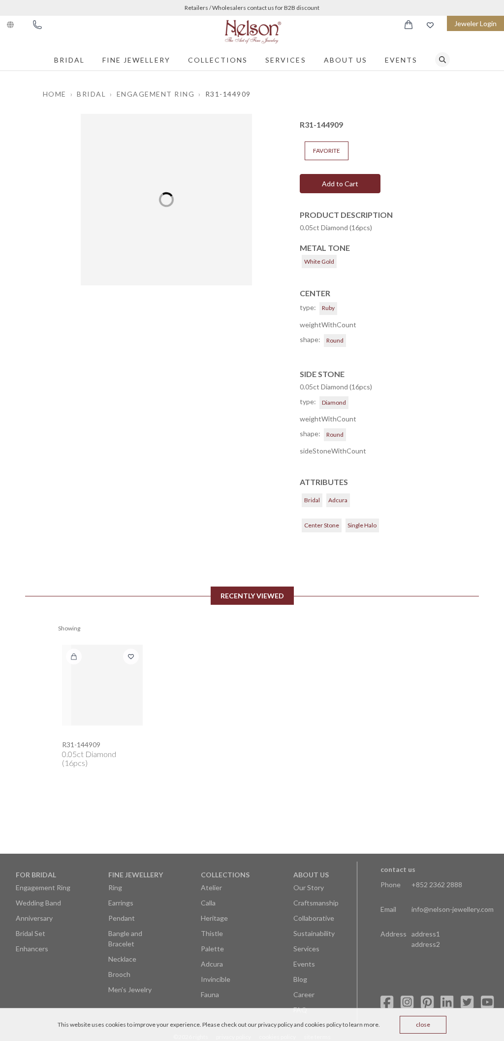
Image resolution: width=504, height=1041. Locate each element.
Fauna (210, 994)
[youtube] (487, 1002)
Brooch (119, 974)
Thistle (212, 933)
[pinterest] (427, 1002)
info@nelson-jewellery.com (452, 909)
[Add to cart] (74, 656)
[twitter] (467, 1002)
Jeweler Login (475, 23)
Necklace (122, 959)
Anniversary (34, 918)
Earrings (120, 903)
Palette (212, 948)
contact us (397, 869)
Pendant (121, 918)
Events (401, 60)
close (423, 1024)
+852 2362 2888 (436, 884)
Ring (115, 887)
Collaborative (313, 918)
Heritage (214, 918)
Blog (300, 979)
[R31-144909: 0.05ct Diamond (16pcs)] (102, 685)
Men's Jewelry (130, 989)
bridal (69, 60)
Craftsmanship (316, 903)
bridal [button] (91, 94)
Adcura (212, 964)
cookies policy (323, 1024)
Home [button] (54, 94)
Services (285, 60)
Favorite (326, 150)
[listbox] (166, 199)
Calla (208, 903)
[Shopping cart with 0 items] (408, 25)
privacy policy (275, 1024)
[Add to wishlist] (131, 656)
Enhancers (32, 948)
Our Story (308, 887)
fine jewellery (136, 60)
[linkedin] (447, 1002)
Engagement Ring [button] (156, 94)
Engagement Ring (43, 887)
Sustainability (314, 933)
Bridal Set (30, 933)
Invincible (215, 979)
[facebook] (386, 1002)
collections (218, 60)
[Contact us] (37, 25)
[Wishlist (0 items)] (430, 25)
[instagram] (407, 1002)
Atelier (211, 887)
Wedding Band (38, 903)
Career (304, 994)
